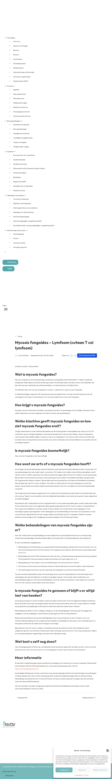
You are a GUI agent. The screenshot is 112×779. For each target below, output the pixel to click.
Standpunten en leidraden (23, 186)
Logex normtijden (20, 142)
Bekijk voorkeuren (100, 770)
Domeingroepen (19, 63)
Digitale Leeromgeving (22, 203)
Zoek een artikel (19, 243)
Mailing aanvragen (20, 103)
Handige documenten (21, 133)
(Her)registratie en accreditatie (25, 208)
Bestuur (16, 50)
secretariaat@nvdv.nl (16, 754)
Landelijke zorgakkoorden (23, 138)
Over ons (16, 41)
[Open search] (5, 256)
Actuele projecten (20, 247)
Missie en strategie (20, 46)
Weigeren (82, 770)
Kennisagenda (18, 234)
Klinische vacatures (20, 107)
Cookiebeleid (79, 775)
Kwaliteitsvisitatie (20, 164)
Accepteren (64, 770)
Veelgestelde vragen (21, 147)
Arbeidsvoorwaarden (21, 125)
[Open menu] (6, 309)
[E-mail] (75, 355)
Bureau (16, 55)
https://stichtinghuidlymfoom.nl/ (27, 669)
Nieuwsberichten (19, 94)
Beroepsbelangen (20, 129)
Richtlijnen (17, 177)
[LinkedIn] (71, 355)
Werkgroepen (18, 68)
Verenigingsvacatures (21, 112)
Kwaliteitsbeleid (19, 160)
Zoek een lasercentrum (22, 116)
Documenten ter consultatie (24, 155)
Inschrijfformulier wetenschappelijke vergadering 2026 (33, 225)
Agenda (16, 90)
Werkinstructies (19, 190)
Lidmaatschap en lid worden (23, 72)
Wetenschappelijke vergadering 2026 (27, 221)
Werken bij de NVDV (20, 81)
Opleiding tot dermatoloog (23, 212)
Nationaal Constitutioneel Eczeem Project (29, 168)
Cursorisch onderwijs (21, 199)
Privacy (86, 775)
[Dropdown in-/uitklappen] (16, 38)
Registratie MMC (19, 182)
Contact (55, 10)
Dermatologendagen (21, 217)
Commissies (17, 59)
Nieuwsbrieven (18, 98)
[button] (108, 750)
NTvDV (16, 238)
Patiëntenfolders (19, 173)
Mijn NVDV (47, 10)
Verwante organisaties (21, 77)
